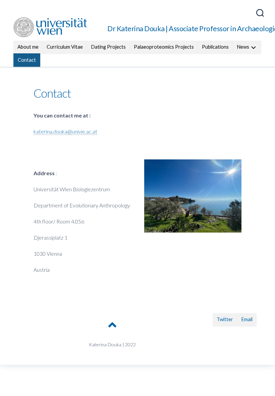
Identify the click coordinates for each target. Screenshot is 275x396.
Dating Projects (108, 47)
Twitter (225, 319)
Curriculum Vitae (65, 47)
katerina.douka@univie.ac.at (65, 131)
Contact (27, 60)
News (243, 47)
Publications (215, 47)
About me (28, 47)
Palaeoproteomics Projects (164, 47)
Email (247, 319)
